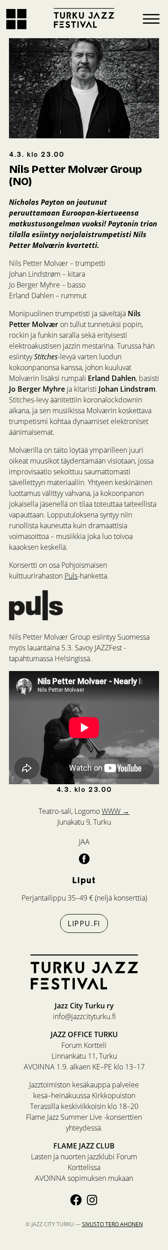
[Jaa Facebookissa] (84, 858)
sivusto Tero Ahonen (112, 1224)
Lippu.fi (84, 923)
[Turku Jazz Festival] (84, 18)
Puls (71, 576)
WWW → (115, 811)
